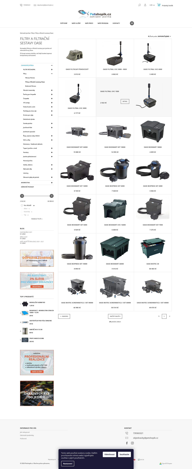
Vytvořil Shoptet (167, 463)
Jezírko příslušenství (29, 156)
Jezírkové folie (27, 127)
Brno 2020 (23, 237)
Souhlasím (124, 454)
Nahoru (65, 316)
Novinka (28, 212)
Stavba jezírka (27, 123)
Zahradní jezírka (27, 65)
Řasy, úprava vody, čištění (31, 136)
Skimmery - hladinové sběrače (32, 144)
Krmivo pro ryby (28, 115)
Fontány (25, 152)
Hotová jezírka (27, 161)
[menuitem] (63, 23)
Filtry (24, 74)
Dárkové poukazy (27, 187)
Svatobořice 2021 (26, 232)
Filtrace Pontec (30, 78)
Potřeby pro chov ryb (29, 111)
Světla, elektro (27, 165)
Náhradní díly (27, 169)
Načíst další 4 (115, 316)
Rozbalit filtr (36, 219)
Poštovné (23, 439)
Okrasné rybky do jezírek (31, 177)
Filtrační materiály (29, 90)
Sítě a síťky (26, 140)
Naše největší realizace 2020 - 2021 (32, 241)
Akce (26, 208)
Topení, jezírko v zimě (30, 148)
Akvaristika (25, 183)
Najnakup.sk (52, 459)
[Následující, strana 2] (164, 316)
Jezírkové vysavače (29, 132)
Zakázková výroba (29, 119)
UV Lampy (26, 103)
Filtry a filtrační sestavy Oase (35, 82)
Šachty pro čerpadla (29, 94)
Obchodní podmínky (27, 435)
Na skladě (29, 205)
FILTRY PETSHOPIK (29, 69)
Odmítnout (109, 454)
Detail (125, 101)
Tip (26, 215)
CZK (151, 5)
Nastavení (67, 463)
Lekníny (25, 173)
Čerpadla (26, 98)
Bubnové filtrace (30, 86)
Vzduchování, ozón (29, 107)
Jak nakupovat (25, 432)
